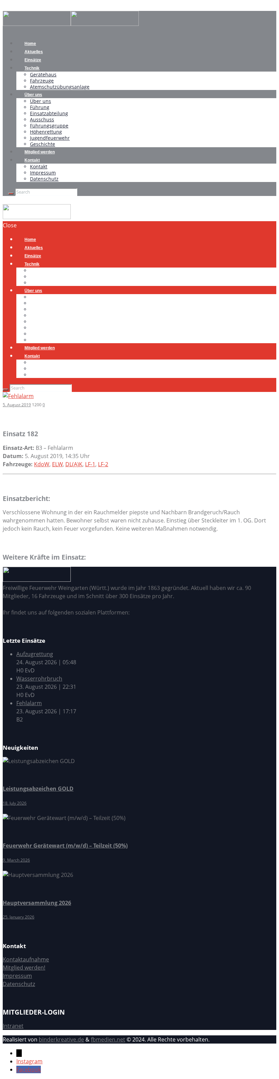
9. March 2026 (16, 860)
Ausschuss (42, 119)
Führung (39, 107)
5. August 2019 (17, 405)
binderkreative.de (61, 1039)
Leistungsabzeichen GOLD (38, 788)
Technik (31, 68)
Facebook (28, 1069)
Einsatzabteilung (49, 113)
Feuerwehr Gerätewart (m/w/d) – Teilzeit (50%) (65, 845)
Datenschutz (44, 179)
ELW (57, 464)
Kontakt (32, 160)
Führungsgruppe (49, 125)
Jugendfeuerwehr (50, 138)
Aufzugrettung (34, 654)
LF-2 (103, 464)
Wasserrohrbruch (39, 678)
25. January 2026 (18, 917)
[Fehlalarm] (18, 396)
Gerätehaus (43, 74)
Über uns (33, 94)
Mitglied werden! (24, 967)
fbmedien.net (108, 1039)
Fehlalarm (29, 703)
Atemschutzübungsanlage (59, 86)
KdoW (41, 464)
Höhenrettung (46, 131)
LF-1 (90, 464)
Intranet (13, 1026)
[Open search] (11, 194)
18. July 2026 (15, 803)
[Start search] (5, 390)
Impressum (43, 172)
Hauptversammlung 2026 (37, 903)
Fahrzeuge (42, 80)
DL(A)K (73, 464)
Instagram (29, 1061)
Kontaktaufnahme (26, 959)
